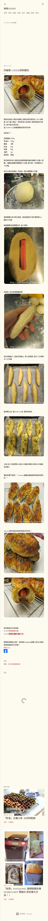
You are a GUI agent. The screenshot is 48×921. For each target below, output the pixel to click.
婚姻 (28, 13)
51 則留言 (11, 899)
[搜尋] (42, 3)
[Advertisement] (24, 756)
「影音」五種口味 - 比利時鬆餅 (20, 818)
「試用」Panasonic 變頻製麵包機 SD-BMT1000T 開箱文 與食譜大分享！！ (22, 892)
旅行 (23, 13)
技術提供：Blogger (26, 914)
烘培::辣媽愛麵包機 (14, 664)
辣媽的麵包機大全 (16, 634)
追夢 (19, 13)
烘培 (10, 13)
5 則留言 (11, 822)
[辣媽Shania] (5, 652)
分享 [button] (5, 661)
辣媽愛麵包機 (14, 631)
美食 (32, 13)
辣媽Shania (10, 8)
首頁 (5, 13)
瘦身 (14, 13)
